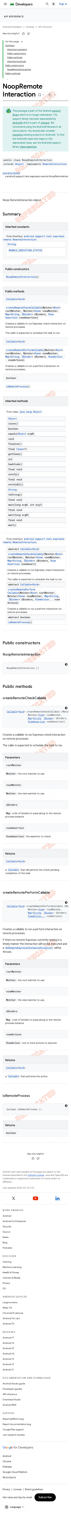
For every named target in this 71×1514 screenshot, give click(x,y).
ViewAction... (44, 599)
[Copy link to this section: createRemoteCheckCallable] (49, 698)
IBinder (27, 314)
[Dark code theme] (66, 664)
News (5, 1237)
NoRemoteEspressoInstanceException (29, 947)
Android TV (8, 1323)
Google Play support (13, 1429)
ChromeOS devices (13, 1313)
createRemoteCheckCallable (23, 307)
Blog (5, 1242)
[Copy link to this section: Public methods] (35, 687)
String (12, 244)
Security (7, 1226)
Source (6, 1231)
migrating (18, 134)
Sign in (63, 3)
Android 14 (8, 1353)
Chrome (7, 1461)
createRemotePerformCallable (25, 350)
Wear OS (7, 1307)
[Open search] (47, 4)
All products (9, 1477)
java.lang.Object (11, 173)
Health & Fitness (11, 1272)
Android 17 (8, 1337)
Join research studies (14, 1434)
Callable (11, 299)
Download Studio (12, 1399)
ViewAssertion (36, 721)
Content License (36, 1175)
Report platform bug (13, 1418)
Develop (30, 26)
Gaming (7, 1261)
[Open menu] (5, 4)
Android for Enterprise (14, 1221)
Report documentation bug (17, 1424)
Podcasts (7, 1247)
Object (19, 164)
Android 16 (8, 1342)
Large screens (10, 1302)
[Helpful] (23, 33)
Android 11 (8, 1369)
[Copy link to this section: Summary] (24, 214)
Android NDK (9, 1404)
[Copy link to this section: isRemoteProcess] (33, 1096)
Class (19, 449)
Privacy (6, 1283)
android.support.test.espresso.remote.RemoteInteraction (34, 238)
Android (7, 1215)
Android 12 (8, 1364)
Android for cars (11, 1318)
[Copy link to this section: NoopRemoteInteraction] (43, 655)
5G (4, 1288)
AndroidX (17, 122)
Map (7, 314)
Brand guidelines (34, 1489)
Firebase (7, 1466)
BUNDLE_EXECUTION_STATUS (25, 250)
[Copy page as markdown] (50, 95)
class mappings (28, 146)
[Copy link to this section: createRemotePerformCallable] (53, 893)
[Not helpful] (28, 33)
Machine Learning (12, 1267)
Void (21, 299)
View (37, 310)
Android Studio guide (14, 1383)
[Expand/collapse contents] (22, 42)
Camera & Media (11, 1277)
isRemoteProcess (16, 386)
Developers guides (12, 1388)
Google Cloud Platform (15, 1472)
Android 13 (8, 1358)
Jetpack (45, 122)
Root (56, 307)
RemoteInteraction (54, 164)
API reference (14, 16)
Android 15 (8, 1348)
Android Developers (12, 26)
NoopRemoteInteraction (21, 276)
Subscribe (45, 1497)
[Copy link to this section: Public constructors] (43, 643)
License (18, 1489)
